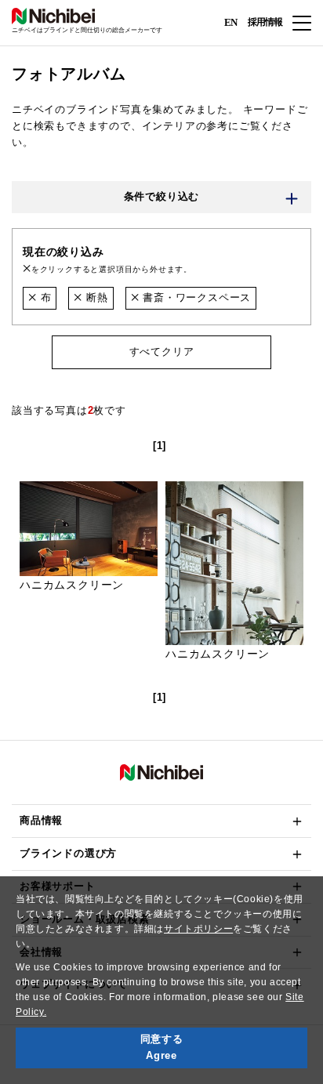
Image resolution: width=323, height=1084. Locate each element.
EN (230, 21)
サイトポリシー (198, 928)
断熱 (94, 297)
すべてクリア (161, 351)
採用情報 (265, 21)
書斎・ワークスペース (195, 297)
